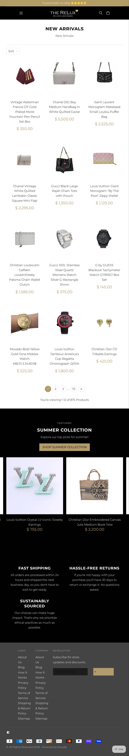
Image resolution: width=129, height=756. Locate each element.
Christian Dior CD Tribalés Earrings (104, 351)
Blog (21, 667)
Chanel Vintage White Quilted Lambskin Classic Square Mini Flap (24, 193)
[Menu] (21, 12)
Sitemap (24, 718)
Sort (11, 51)
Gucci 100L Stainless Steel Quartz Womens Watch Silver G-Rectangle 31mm (64, 274)
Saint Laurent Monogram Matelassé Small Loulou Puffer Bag (104, 109)
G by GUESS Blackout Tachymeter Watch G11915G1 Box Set (104, 272)
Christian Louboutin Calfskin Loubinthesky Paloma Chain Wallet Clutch (24, 274)
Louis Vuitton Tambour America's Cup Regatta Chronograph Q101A (64, 356)
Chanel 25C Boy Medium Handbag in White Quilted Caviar (64, 107)
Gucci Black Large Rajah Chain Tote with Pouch (64, 191)
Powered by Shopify (54, 747)
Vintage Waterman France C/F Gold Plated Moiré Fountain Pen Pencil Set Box (24, 111)
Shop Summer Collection (64, 447)
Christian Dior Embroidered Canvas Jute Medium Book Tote (95, 522)
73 (73, 389)
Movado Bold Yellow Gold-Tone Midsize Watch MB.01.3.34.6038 (25, 356)
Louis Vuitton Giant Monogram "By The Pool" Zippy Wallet (104, 191)
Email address (65, 668)
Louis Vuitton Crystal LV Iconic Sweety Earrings (35, 522)
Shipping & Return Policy (24, 708)
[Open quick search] (100, 12)
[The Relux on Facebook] (8, 732)
